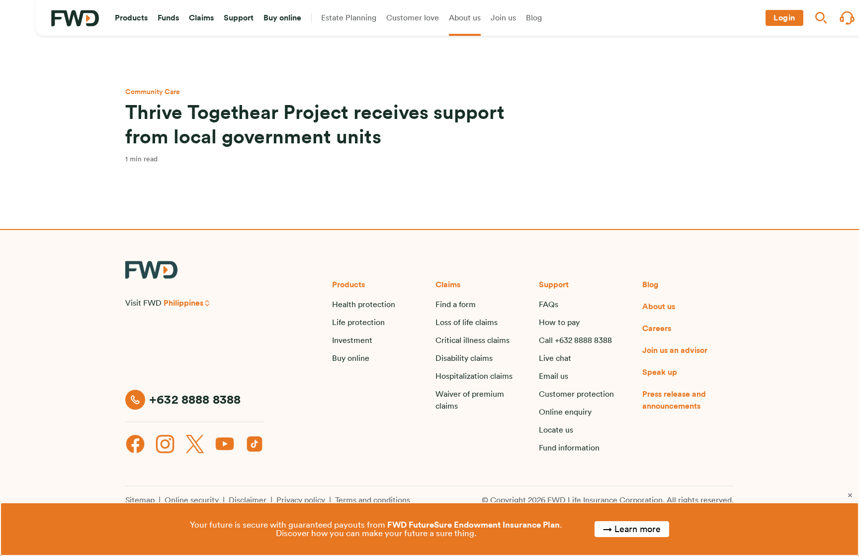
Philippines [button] (183, 303)
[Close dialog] (850, 495)
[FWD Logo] (75, 18)
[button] (131, 18)
